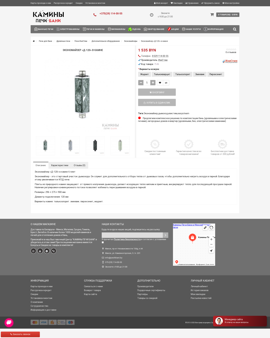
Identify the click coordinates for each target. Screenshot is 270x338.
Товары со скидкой (147, 298)
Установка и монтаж (95, 3)
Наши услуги (193, 29)
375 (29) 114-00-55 (113, 262)
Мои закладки (198, 294)
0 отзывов (231, 52)
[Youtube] (40, 251)
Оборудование (156, 29)
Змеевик (199, 74)
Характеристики (59, 165)
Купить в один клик (158, 103)
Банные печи (45, 29)
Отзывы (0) (79, 165)
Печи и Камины (95, 29)
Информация (215, 29)
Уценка (136, 29)
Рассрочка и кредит (63, 3)
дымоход (163, 113)
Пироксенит (216, 74)
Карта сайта (90, 294)
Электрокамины (70, 29)
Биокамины (118, 29)
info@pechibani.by (113, 258)
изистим (172, 113)
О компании (37, 302)
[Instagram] (33, 251)
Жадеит (144, 74)
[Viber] (53, 251)
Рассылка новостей (201, 298)
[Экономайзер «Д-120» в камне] (83, 95)
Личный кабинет (199, 286)
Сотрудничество (39, 306)
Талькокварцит (162, 74)
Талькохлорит (182, 74)
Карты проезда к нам (41, 3)
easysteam (183, 113)
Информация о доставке (43, 310)
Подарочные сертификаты (151, 290)
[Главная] (33, 41)
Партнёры (142, 294)
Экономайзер (151, 113)
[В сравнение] (166, 82)
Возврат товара (92, 290)
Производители (145, 286)
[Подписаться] (165, 235)
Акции (175, 29)
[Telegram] (47, 251)
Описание (40, 165)
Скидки (79, 3)
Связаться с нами (93, 286)
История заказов (199, 290)
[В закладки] (160, 82)
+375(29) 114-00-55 (111, 13)
